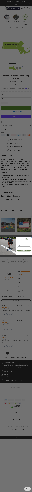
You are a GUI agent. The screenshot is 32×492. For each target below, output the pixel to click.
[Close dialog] (31, 237)
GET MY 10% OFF (23, 250)
